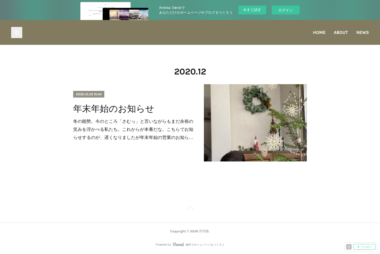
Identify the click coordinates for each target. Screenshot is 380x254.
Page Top (190, 209)
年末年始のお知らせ (113, 109)
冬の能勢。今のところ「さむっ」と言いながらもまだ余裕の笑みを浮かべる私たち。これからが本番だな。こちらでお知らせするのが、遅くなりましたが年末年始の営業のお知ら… (133, 129)
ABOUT (341, 32)
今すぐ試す (252, 9)
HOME (319, 32)
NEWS (362, 32)
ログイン (285, 10)
